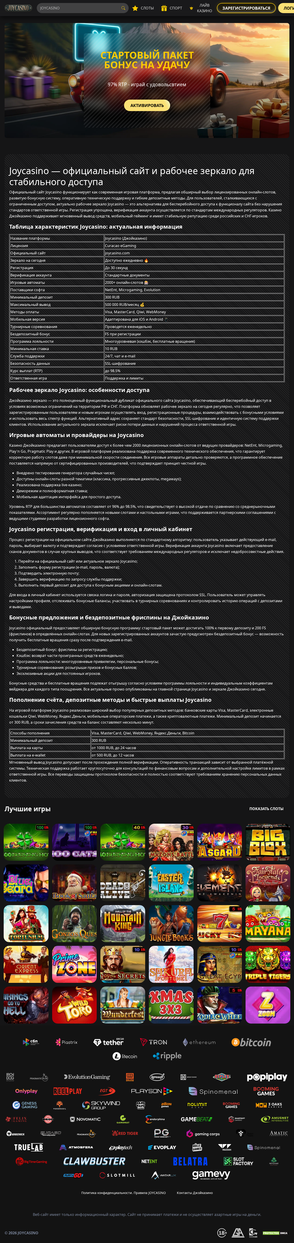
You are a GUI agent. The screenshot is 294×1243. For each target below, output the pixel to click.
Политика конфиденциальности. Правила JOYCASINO (123, 1193)
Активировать (147, 105)
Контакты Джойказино (195, 1193)
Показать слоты (266, 808)
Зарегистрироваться (246, 8)
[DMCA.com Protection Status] (275, 1233)
